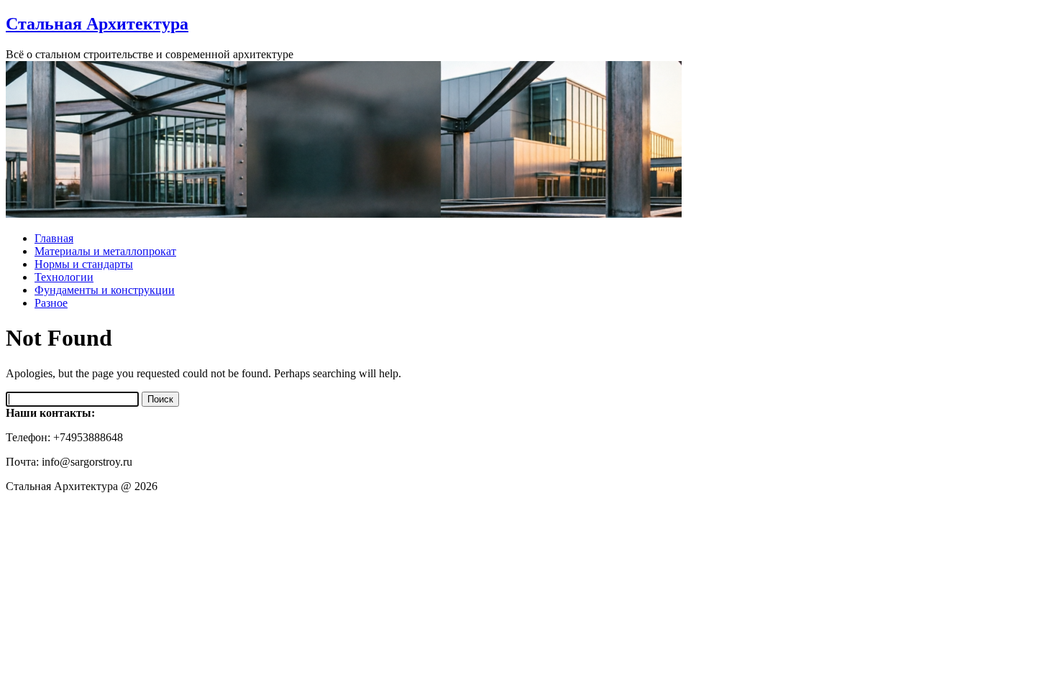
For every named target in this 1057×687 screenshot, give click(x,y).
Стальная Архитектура (97, 23)
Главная (54, 238)
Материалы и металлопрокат (105, 251)
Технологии (64, 277)
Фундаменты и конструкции (105, 290)
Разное (51, 303)
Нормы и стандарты (84, 264)
